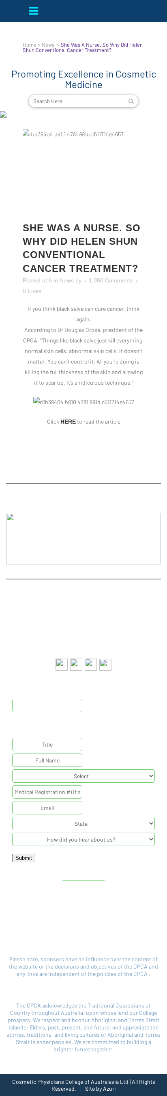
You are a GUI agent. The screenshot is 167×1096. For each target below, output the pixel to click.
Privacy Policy (120, 914)
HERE (68, 421)
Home (29, 44)
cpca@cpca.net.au (95, 614)
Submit (23, 858)
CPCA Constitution (44, 914)
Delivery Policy (120, 925)
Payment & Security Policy (44, 936)
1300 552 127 (97, 628)
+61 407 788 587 (97, 643)
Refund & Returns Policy (44, 925)
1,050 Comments (111, 280)
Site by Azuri (100, 1088)
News (48, 44)
